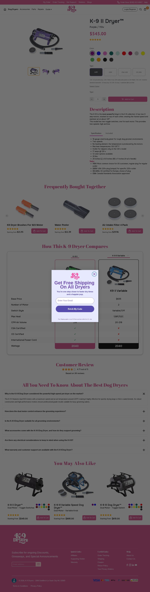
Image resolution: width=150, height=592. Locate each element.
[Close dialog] (94, 274)
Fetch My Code (75, 308)
